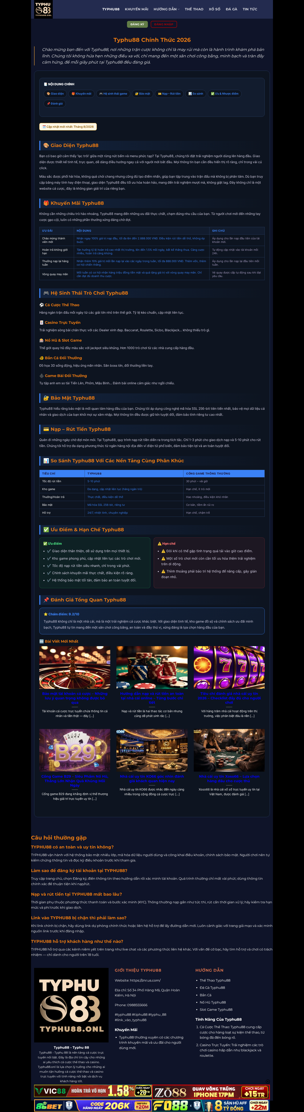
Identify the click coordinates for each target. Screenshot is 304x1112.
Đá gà (231, 9)
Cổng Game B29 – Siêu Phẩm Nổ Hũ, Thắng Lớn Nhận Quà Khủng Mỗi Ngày (74, 780)
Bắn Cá (205, 995)
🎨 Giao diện (55, 93)
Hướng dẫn (165, 9)
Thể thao (194, 9)
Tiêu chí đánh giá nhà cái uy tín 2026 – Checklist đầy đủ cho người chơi (229, 698)
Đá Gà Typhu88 (212, 988)
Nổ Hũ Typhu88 (213, 1002)
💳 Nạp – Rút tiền (169, 93)
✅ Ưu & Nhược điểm (224, 93)
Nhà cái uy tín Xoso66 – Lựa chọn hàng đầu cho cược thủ (229, 778)
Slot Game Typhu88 (216, 1010)
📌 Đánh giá (55, 103)
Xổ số (214, 9)
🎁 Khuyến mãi (81, 93)
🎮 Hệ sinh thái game (113, 93)
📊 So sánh (195, 93)
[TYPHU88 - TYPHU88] (65, 9)
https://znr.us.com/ (145, 980)
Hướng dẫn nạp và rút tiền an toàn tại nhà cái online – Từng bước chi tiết (152, 698)
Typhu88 (111, 9)
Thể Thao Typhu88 (215, 980)
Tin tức (250, 9)
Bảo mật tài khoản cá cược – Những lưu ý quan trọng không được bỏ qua (75, 698)
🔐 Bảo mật (142, 93)
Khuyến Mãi (136, 9)
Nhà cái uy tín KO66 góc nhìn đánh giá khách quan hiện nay (152, 778)
